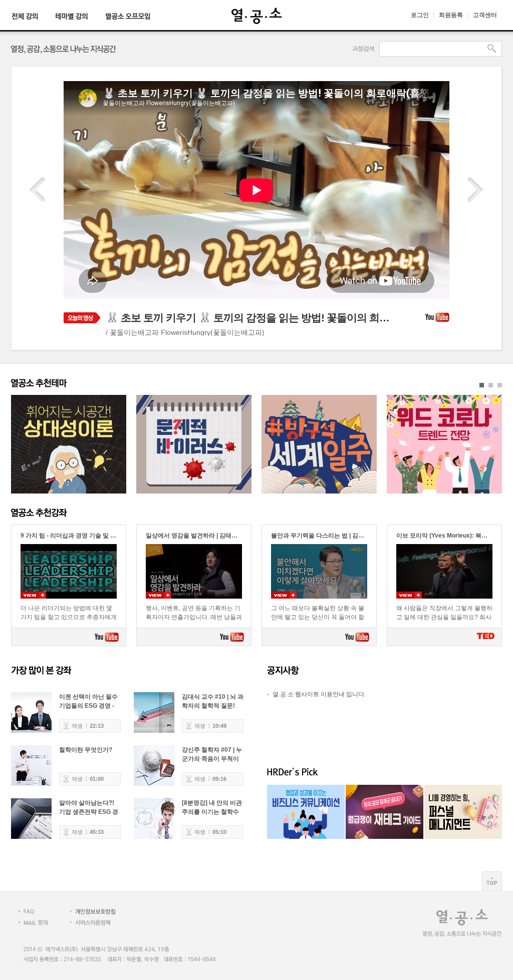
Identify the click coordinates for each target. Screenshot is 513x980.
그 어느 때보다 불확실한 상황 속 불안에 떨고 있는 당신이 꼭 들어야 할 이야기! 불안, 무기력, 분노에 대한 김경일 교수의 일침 (319, 614)
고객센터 (485, 15)
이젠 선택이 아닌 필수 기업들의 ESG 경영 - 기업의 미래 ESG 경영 (88, 701)
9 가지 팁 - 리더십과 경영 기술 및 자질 (71, 535)
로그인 (420, 15)
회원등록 (451, 15)
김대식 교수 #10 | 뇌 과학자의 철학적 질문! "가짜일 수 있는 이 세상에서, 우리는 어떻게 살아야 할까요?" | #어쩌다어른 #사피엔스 (212, 701)
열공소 (256, 16)
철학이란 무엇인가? (85, 749)
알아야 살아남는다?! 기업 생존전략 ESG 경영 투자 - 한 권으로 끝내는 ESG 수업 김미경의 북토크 (88, 807)
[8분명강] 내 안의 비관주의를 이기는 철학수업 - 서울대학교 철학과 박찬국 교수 (212, 807)
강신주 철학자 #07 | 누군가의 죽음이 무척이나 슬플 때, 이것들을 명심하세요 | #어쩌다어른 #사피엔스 (212, 754)
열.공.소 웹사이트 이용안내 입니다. (319, 694)
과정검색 (363, 48)
